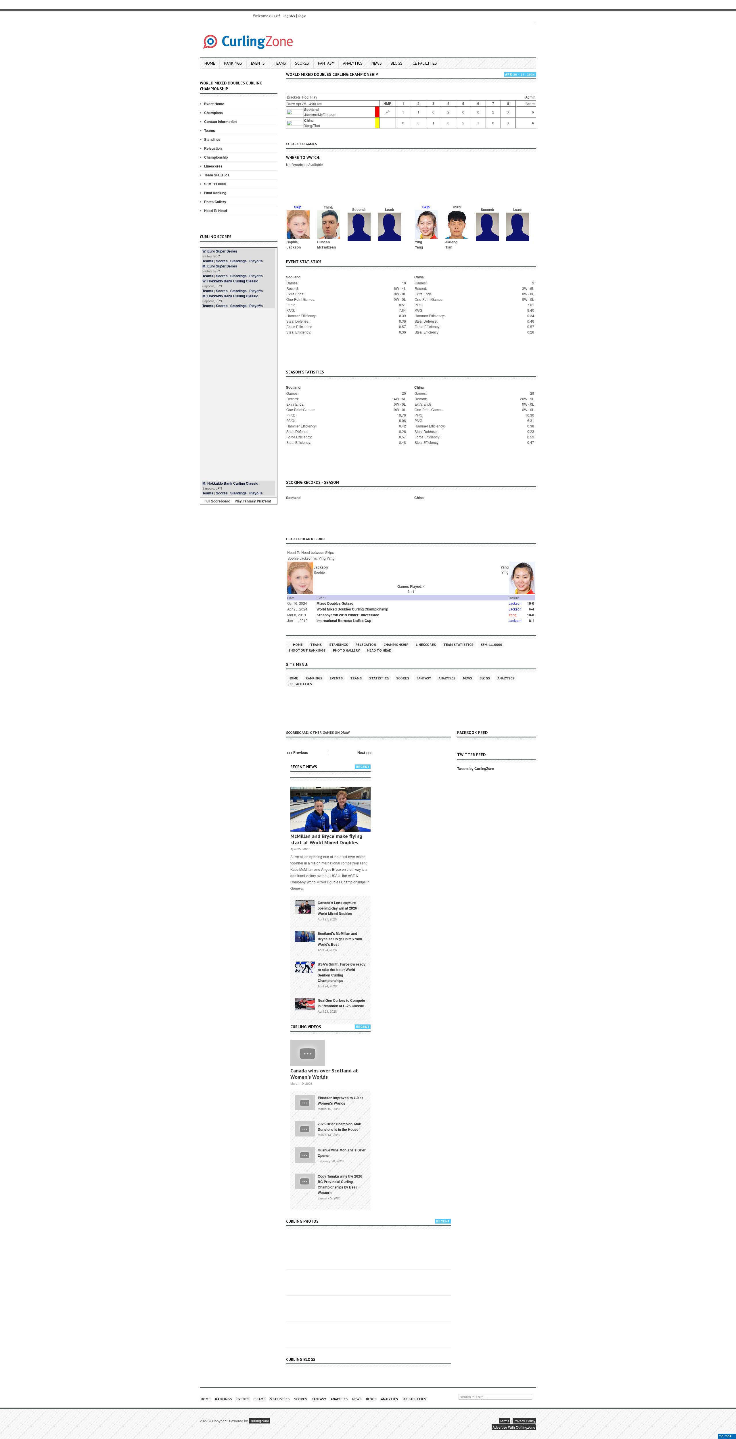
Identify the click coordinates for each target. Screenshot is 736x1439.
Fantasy (326, 63)
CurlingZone (259, 1420)
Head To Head (215, 210)
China (309, 120)
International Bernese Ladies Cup (344, 620)
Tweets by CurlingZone (475, 768)
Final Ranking (215, 192)
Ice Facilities (424, 63)
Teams (280, 63)
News (376, 63)
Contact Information (220, 121)
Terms (504, 1420)
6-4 (531, 609)
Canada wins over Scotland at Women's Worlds (324, 1073)
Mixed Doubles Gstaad (335, 603)
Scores (302, 63)
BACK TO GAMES (303, 144)
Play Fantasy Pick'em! (253, 501)
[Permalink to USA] (305, 967)
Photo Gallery (215, 201)
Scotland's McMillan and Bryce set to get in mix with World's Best (340, 939)
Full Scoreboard (217, 501)
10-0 (530, 603)
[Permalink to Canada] (305, 906)
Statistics (379, 678)
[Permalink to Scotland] (305, 936)
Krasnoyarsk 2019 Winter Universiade (348, 614)
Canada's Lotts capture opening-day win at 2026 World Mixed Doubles (337, 908)
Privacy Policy (524, 1420)
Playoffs (256, 260)
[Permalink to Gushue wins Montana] (305, 1154)
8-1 (531, 620)
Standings (212, 139)
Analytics (353, 63)
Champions (213, 112)
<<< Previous (297, 752)
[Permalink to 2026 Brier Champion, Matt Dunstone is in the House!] (305, 1128)
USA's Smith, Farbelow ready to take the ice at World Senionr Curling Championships (341, 972)
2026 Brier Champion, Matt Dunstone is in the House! (339, 1126)
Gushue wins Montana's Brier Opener (342, 1152)
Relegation (213, 148)
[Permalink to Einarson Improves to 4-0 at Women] (305, 1102)
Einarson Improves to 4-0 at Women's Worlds (340, 1100)
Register (289, 16)
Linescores (213, 166)
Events (258, 63)
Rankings (233, 63)
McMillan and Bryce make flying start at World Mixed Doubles (326, 839)
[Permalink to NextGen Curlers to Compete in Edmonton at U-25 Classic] (305, 1004)
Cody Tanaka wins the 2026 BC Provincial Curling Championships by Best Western (340, 1184)
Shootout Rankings (306, 650)
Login (302, 16)
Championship (216, 157)
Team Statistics (216, 175)
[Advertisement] (238, 394)
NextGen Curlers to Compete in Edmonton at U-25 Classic (341, 1003)
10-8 (530, 614)
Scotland (311, 109)
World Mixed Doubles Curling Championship (352, 609)
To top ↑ (727, 1436)
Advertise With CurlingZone (513, 1427)
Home (209, 63)
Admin (530, 97)
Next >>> (364, 752)
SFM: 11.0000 (215, 183)
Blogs (396, 63)
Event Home (214, 103)
